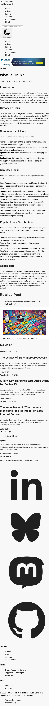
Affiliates (8, 688)
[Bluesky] (27, 552)
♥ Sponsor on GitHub (9, 454)
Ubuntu (3, 238)
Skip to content (6, 1)
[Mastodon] (27, 597)
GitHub (7, 22)
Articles (8, 11)
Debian (3, 248)
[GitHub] (27, 641)
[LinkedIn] (27, 507)
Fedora (3, 243)
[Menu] (1, 36)
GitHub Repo (10, 675)
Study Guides (10, 19)
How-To (8, 14)
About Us (9, 686)
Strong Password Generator (16, 670)
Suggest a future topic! (14, 673)
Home (7, 8)
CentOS (3, 251)
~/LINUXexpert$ (6, 4)
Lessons (8, 17)
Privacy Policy (10, 703)
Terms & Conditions (13, 700)
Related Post (11, 436)
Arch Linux (4, 257)
